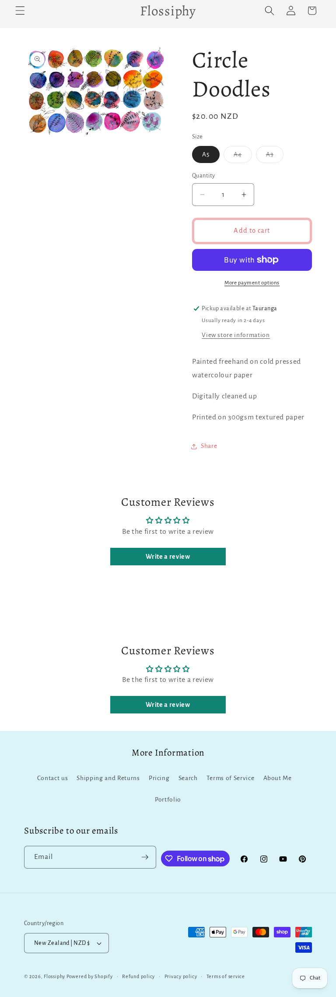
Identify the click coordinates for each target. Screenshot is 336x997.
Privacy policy (180, 976)
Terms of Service (230, 778)
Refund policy (138, 976)
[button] (20, 10)
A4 (243, 157)
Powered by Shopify (89, 976)
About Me (277, 778)
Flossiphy (54, 976)
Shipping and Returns (108, 778)
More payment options (252, 283)
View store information (236, 335)
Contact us (52, 778)
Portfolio (168, 799)
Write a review (168, 556)
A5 (206, 154)
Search (188, 778)
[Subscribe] (144, 857)
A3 (275, 157)
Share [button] (209, 446)
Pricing (159, 778)
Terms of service (225, 976)
